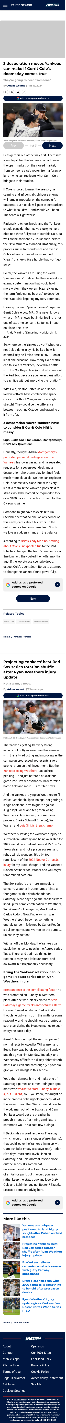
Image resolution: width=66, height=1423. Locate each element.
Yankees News (23, 621)
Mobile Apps (11, 1359)
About (7, 1346)
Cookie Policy (40, 1371)
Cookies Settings (14, 1390)
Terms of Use (12, 1371)
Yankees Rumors (41, 621)
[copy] (24, 92)
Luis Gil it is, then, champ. (36, 825)
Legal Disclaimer (14, 1378)
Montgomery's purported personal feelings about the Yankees (30, 457)
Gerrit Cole (9, 621)
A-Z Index (9, 1384)
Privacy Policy (40, 1365)
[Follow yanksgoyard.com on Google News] (57, 584)
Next (52, 145)
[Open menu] (5, 5)
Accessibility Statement (47, 1378)
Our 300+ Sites (41, 1352)
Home (6, 636)
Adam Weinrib (16, 85)
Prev (13, 145)
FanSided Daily (41, 1359)
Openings (37, 1346)
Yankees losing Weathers (20, 771)
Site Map (37, 1384)
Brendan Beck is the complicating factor (30, 990)
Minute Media (20, 1399)
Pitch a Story (11, 1365)
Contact (8, 1352)
